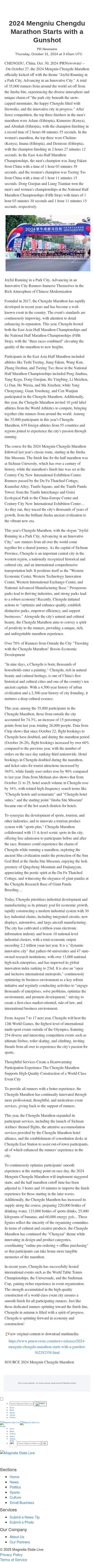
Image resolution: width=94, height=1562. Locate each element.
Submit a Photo (22, 1521)
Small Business (22, 1502)
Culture (12, 1415)
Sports (12, 1412)
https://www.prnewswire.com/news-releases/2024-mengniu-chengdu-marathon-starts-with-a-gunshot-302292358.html (47, 1346)
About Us (17, 1536)
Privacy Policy (11, 1554)
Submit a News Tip (25, 1516)
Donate (3, 1426)
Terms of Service (13, 1559)
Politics (13, 1417)
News (12, 1410)
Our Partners (20, 1541)
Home (12, 1407)
